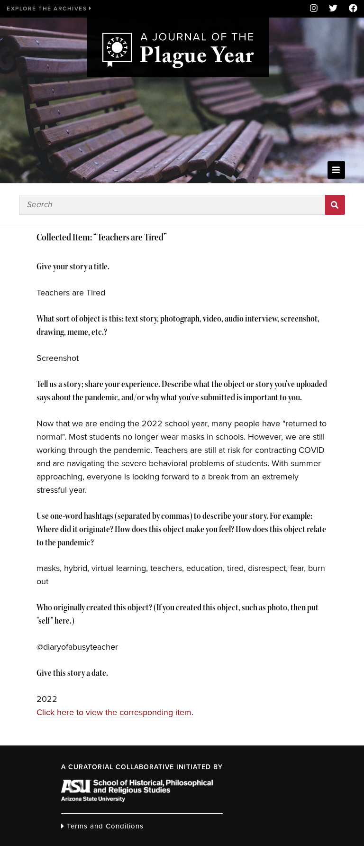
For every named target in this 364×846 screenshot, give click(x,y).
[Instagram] (313, 9)
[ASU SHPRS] (137, 799)
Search (335, 205)
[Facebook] (350, 9)
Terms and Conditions (104, 826)
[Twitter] (333, 9)
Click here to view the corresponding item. (114, 712)
